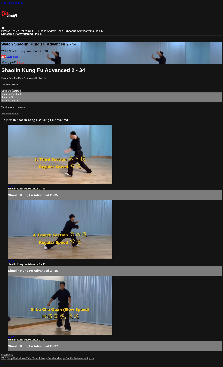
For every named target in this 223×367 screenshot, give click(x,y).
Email (18, 91)
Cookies (52, 358)
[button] (3, 28)
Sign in (99, 31)
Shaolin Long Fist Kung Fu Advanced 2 (19, 78)
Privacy (43, 358)
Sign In (37, 34)
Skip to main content (12, 2)
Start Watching (86, 31)
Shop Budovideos (16, 358)
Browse (6, 31)
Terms (35, 358)
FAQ (34, 31)
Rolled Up (26, 31)
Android (51, 31)
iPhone (42, 31)
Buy (3, 56)
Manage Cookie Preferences (71, 358)
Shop (60, 31)
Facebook (6, 91)
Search (15, 31)
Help (29, 358)
